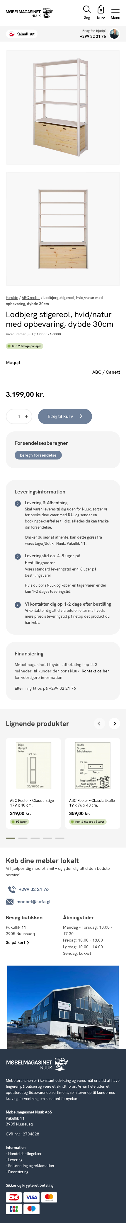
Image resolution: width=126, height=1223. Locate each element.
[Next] (114, 723)
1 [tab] (10, 838)
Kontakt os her (95, 671)
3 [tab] (35, 838)
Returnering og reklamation (31, 1165)
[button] (101, 13)
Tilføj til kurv (60, 416)
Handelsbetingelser (25, 1153)
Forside (12, 297)
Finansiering (18, 1171)
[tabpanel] (33, 783)
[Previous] (99, 723)
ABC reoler (31, 297)
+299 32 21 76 (93, 36)
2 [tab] (23, 838)
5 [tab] (59, 838)
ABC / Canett (106, 372)
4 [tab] (47, 838)
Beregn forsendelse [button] (38, 455)
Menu (115, 18)
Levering (15, 1159)
